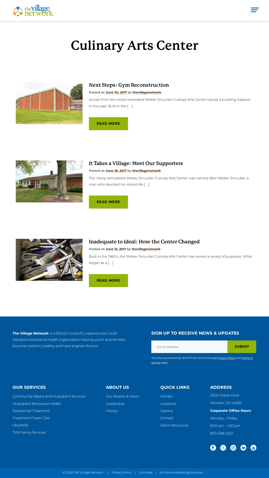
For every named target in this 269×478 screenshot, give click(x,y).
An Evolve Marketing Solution (181, 472)
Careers (166, 411)
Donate (166, 396)
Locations (168, 404)
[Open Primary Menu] (255, 11)
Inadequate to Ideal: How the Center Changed (144, 242)
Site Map (145, 472)
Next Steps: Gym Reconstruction (129, 85)
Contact (166, 418)
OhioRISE (21, 425)
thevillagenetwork (147, 92)
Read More (108, 124)
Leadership (115, 404)
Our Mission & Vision (123, 396)
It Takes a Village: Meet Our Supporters (136, 163)
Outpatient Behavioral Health (37, 404)
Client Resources (174, 425)
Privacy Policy (227, 358)
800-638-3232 (221, 433)
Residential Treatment (31, 411)
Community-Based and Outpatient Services (49, 396)
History (111, 411)
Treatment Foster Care (31, 418)
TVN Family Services (29, 433)
